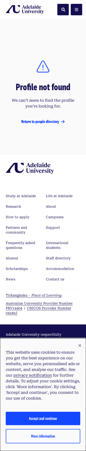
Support (53, 227)
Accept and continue (43, 418)
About (51, 206)
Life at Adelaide (59, 196)
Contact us (55, 279)
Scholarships (17, 269)
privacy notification (32, 375)
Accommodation (60, 269)
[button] (79, 346)
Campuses (55, 217)
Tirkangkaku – (34, 295)
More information (43, 436)
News (10, 279)
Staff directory (58, 258)
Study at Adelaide (21, 196)
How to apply (17, 217)
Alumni (12, 258)
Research (13, 206)
